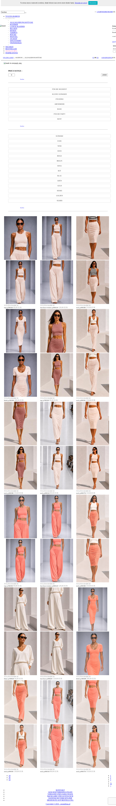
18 (9, 776)
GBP (105, 57)
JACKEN (13, 39)
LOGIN (99, 12)
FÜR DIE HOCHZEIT (59, 89)
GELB (59, 186)
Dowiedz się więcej (81, 3)
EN (98, 57)
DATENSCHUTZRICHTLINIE (60, 798)
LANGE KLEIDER (17, 26)
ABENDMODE (59, 104)
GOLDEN (59, 196)
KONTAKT (60, 790)
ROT (59, 171)
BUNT (59, 119)
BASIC (59, 109)
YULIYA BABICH (12, 16)
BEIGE (59, 156)
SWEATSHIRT (15, 41)
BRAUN (59, 161)
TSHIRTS (13, 33)
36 (9, 778)
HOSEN (13, 30)
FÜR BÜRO (59, 99)
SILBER (59, 201)
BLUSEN (13, 28)
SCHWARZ (59, 136)
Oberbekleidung (16, 43)
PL (93, 57)
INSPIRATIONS (11, 53)
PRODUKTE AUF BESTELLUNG (60, 800)
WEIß (59, 146)
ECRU (59, 141)
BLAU (59, 176)
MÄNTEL (14, 37)
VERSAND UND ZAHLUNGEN (60, 794)
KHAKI (59, 191)
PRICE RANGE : (15, 71)
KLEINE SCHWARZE (59, 94)
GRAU (59, 151)
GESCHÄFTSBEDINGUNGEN (60, 792)
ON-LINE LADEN (8, 57)
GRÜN (59, 181)
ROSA (59, 166)
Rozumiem (92, 3)
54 (9, 780)
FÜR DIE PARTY (59, 114)
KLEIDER (14, 24)
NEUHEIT (9, 47)
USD (103, 57)
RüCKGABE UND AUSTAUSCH (60, 796)
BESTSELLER (11, 49)
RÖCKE (13, 35)
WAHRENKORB (107, 12)
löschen (22, 79)
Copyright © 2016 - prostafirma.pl (58, 804)
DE (95, 57)
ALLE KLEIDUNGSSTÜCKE (21, 22)
